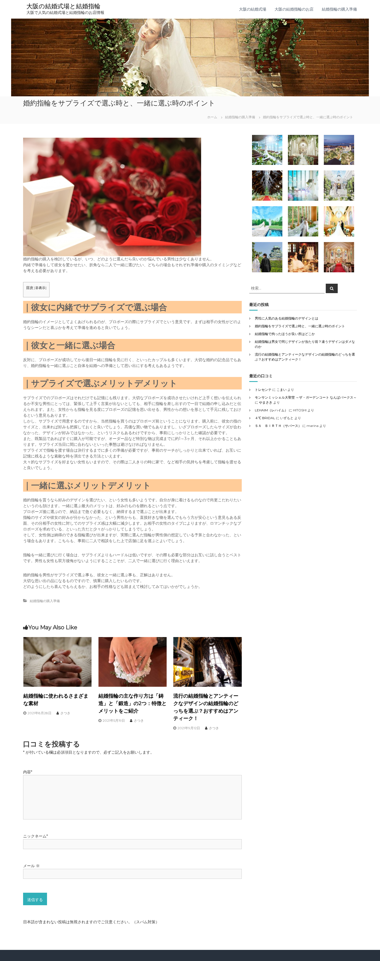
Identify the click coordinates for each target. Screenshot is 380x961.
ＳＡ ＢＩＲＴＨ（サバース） (278, 426)
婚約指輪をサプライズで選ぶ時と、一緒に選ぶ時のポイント (300, 326)
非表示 (40, 288)
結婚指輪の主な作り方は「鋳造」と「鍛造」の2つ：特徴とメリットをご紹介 (132, 703)
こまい (282, 390)
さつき (65, 713)
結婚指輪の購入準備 (339, 9)
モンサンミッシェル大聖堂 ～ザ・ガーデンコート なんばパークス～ (306, 397)
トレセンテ (263, 390)
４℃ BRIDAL (265, 418)
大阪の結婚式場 (252, 9)
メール (31, 865)
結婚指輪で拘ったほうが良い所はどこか (285, 334)
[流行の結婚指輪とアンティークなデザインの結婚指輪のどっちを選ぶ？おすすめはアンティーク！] (207, 661)
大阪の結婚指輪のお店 (294, 9)
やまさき (265, 402)
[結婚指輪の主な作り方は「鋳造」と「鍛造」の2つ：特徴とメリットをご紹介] (132, 661)
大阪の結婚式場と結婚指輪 (63, 6)
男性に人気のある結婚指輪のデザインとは (286, 318)
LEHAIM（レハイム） (271, 410)
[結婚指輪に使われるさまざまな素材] (57, 661)
